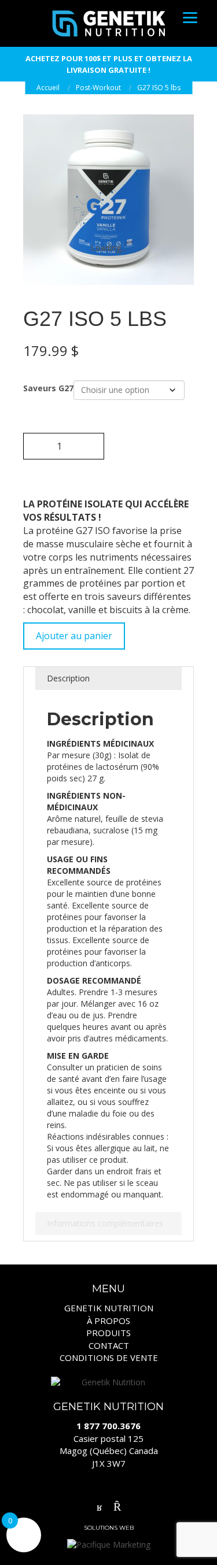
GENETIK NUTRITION (108, 1308)
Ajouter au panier (74, 635)
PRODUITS (108, 1332)
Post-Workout (98, 87)
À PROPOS (108, 1320)
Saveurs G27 (48, 388)
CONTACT (109, 1345)
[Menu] (190, 17)
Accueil (48, 87)
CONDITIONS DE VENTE (109, 1357)
